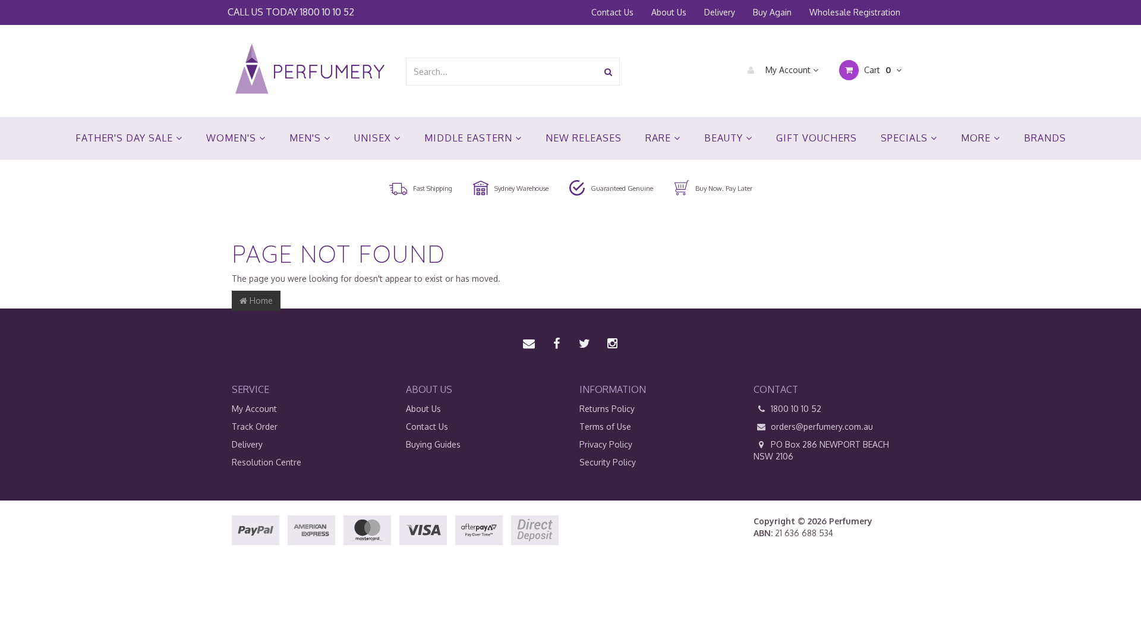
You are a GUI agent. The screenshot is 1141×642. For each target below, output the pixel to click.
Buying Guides (433, 444)
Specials (906, 138)
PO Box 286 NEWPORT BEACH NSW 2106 (821, 450)
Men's (306, 138)
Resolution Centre (266, 462)
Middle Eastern (469, 138)
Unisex (374, 138)
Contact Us (612, 12)
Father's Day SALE (125, 138)
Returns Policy (607, 409)
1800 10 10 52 (327, 11)
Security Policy (607, 462)
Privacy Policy (605, 444)
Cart (876, 70)
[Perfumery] (310, 70)
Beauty (725, 138)
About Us (668, 12)
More (977, 138)
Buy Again (772, 12)
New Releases (584, 138)
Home (260, 300)
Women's (232, 138)
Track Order (255, 426)
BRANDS (1045, 138)
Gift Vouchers (816, 138)
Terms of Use (605, 426)
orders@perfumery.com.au (822, 426)
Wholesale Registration (854, 12)
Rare (659, 138)
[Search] (608, 71)
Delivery (719, 12)
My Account (788, 70)
